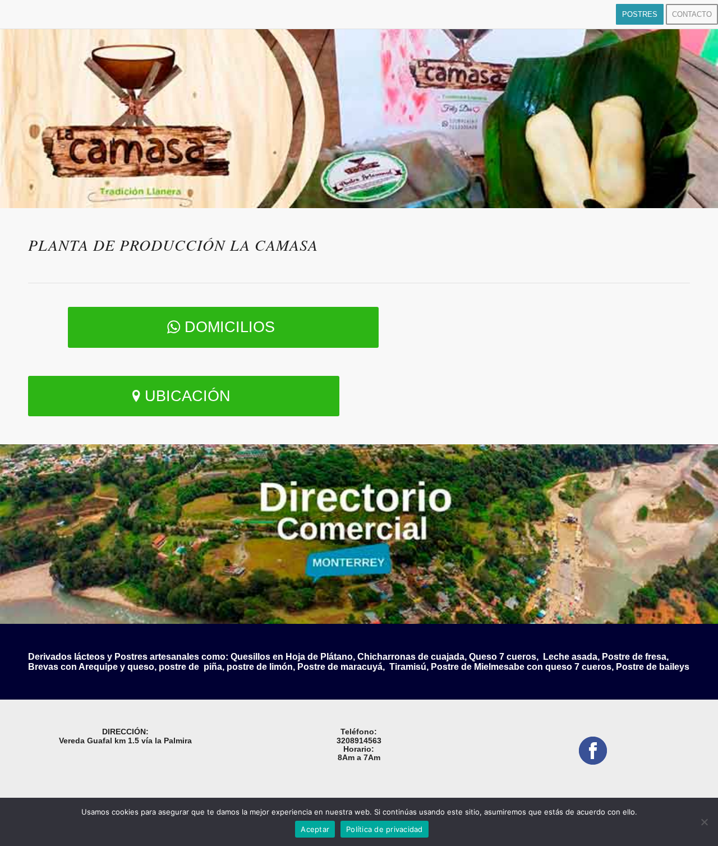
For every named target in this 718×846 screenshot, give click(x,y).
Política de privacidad (384, 829)
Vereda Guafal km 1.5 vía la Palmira (125, 740)
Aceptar (315, 829)
